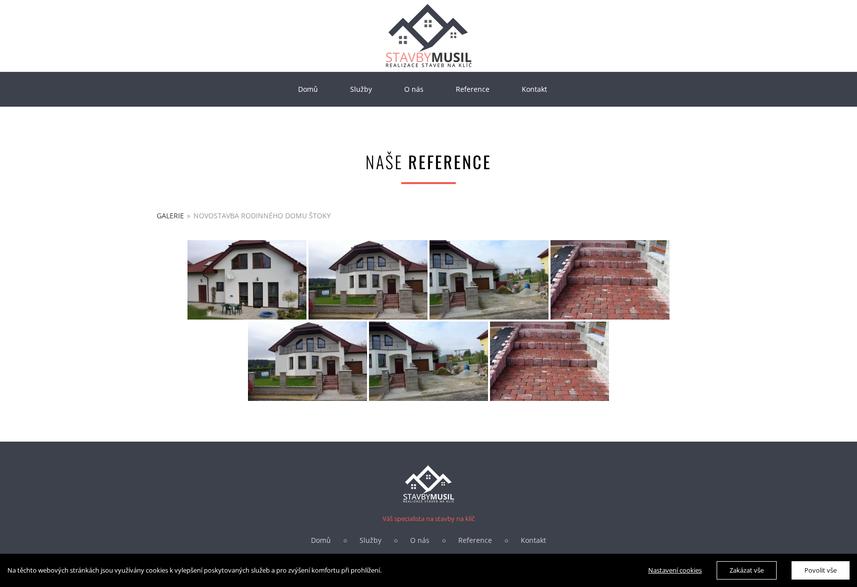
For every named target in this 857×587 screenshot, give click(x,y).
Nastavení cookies (675, 570)
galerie (170, 215)
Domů (321, 540)
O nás (419, 540)
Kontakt (533, 540)
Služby (370, 540)
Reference (475, 540)
